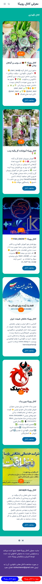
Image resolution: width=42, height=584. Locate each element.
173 (21, 230)
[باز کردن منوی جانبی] (5, 4)
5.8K (21, 53)
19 (21, 392)
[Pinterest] (19, 540)
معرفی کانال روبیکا (28, 4)
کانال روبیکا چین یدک (27, 401)
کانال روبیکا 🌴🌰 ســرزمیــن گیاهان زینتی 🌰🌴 (21, 64)
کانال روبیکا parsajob (27, 490)
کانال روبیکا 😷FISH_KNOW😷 (23, 239)
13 (21, 481)
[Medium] (23, 540)
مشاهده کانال (28, 101)
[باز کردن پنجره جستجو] (9, 4)
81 (21, 309)
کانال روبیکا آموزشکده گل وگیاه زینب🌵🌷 (21, 152)
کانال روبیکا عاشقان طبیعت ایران (23, 318)
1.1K (21, 141)
